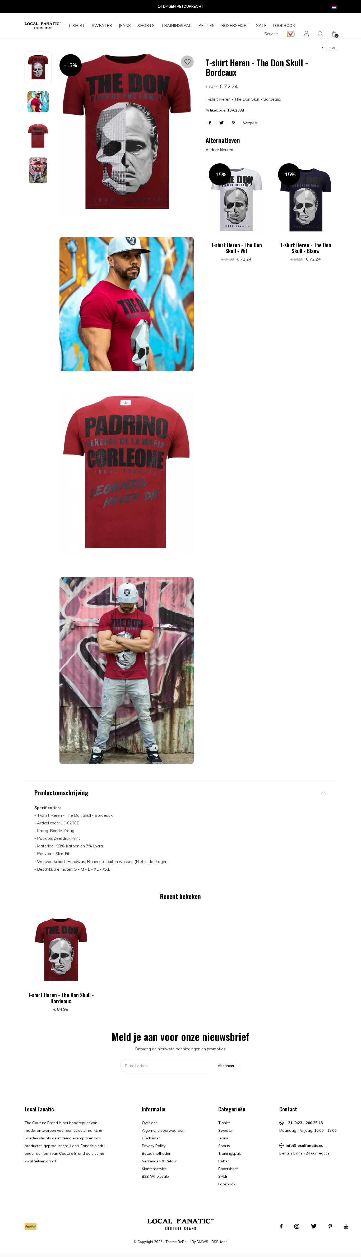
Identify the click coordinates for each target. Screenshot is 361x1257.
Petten (206, 25)
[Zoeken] (320, 34)
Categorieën (231, 1109)
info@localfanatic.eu (304, 1145)
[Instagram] (296, 1226)
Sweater (102, 25)
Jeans (125, 25)
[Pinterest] (330, 1226)
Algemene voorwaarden (163, 1130)
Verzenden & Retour (159, 1161)
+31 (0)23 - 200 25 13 (304, 1122)
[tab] (180, 792)
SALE (261, 25)
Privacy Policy (153, 1145)
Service (271, 33)
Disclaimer (151, 1138)
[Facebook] (281, 1226)
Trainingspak (176, 25)
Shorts (146, 25)
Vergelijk (250, 123)
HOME (331, 48)
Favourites (187, 61)
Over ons (150, 1122)
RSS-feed (219, 1242)
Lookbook (284, 25)
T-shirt (76, 25)
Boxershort (235, 25)
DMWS (202, 1242)
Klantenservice (154, 1168)
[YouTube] (346, 1226)
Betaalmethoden (156, 1153)
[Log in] (306, 34)
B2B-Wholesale (155, 1176)
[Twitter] (314, 1226)
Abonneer (226, 1065)
